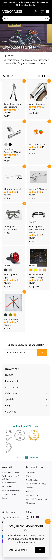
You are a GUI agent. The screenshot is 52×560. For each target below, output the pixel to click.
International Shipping (36, 483)
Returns (29, 491)
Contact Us (31, 472)
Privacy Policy (32, 495)
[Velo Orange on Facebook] (32, 517)
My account (31, 503)
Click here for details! (25, 5)
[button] (10, 109)
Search (5, 498)
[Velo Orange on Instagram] (27, 517)
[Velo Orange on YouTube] (37, 517)
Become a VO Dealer (11, 490)
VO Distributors (9, 494)
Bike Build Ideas (9, 482)
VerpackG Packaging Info (37, 499)
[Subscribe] (42, 352)
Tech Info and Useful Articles (11, 477)
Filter (10, 75)
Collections (14, 41)
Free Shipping (32, 480)
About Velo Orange (10, 472)
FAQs (28, 476)
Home (4, 41)
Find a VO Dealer (9, 486)
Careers (29, 487)
